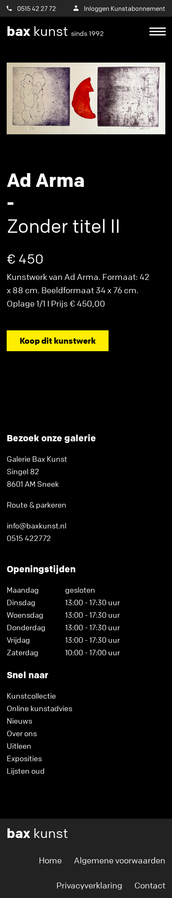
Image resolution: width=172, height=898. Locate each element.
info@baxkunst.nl (36, 525)
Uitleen (19, 745)
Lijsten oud (26, 770)
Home (50, 860)
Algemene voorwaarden (119, 860)
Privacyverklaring (89, 885)
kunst (55, 31)
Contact (149, 885)
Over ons (22, 733)
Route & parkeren (36, 504)
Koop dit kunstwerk (58, 340)
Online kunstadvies (39, 708)
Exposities (24, 758)
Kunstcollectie (31, 695)
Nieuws (19, 720)
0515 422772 (29, 538)
